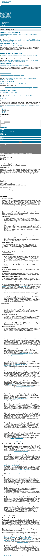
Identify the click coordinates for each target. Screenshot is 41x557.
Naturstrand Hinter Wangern (8, 90)
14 (4, 111)
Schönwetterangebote (33, 95)
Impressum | (23, 153)
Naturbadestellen (11, 95)
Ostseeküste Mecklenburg (24, 60)
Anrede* (1, 133)
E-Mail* (1, 139)
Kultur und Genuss (17, 39)
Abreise (2, 121)
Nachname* (2, 137)
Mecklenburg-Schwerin (24, 39)
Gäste (2, 124)
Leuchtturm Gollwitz (5, 73)
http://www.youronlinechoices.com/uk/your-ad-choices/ (16, 355)
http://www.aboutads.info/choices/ (7, 286)
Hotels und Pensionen (10, 39)
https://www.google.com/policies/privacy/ (28, 539)
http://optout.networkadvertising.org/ (26, 353)
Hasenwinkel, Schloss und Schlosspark (10, 32)
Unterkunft (8, 41)
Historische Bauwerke (11, 78)
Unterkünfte (12, 41)
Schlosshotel (32, 40)
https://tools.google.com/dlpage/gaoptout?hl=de (15, 384)
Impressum (8, 153)
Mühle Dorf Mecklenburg (7, 81)
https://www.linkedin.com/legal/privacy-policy (19, 554)
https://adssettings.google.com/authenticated (17, 388)
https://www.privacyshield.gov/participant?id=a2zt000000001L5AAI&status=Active (16, 365)
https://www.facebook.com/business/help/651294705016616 (14, 465)
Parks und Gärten (36, 39)
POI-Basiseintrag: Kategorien (5, 40)
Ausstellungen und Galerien (9, 60)
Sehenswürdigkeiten (37, 40)
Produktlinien (12, 40)
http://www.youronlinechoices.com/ (24, 286)
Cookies (19, 153)
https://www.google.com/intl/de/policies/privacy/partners (25, 386)
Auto (5, 39)
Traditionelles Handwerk (21, 61)
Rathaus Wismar (4, 98)
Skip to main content (5, 2)
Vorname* (2, 135)
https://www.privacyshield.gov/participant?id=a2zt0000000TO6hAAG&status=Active (18, 495)
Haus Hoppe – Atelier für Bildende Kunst (11, 53)
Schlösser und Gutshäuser (25, 40)
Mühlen (22, 87)
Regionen (19, 40)
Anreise (2, 120)
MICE (29, 39)
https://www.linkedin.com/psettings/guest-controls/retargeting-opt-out (15, 555)
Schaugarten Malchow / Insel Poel (9, 43)
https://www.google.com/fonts (22, 535)
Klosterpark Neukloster (6, 63)
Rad (5, 61)
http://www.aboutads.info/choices (17, 354)
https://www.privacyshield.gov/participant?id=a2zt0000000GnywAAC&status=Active (16, 451)
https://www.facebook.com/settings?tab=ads (23, 469)
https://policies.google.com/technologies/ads (16, 438)
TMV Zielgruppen (3, 41)
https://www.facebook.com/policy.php (14, 463)
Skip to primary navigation (6, 1)
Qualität (16, 40)
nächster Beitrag (5, 112)
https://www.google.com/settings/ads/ (10, 540)
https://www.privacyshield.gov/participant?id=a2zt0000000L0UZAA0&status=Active (22, 553)
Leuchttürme (24, 78)
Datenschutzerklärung (14, 153)
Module (31, 39)
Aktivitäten (6, 78)
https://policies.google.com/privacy (9, 537)
